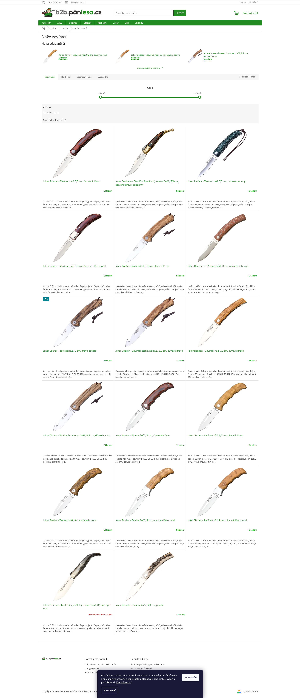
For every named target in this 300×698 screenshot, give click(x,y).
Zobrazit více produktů (148, 67)
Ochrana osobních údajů (141, 668)
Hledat (180, 13)
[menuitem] (46, 22)
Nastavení (109, 690)
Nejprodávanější (84, 77)
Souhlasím (191, 677)
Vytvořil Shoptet (251, 691)
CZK (242, 2)
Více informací (123, 682)
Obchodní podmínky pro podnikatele (147, 664)
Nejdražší (65, 77)
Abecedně (103, 77)
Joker (52, 112)
